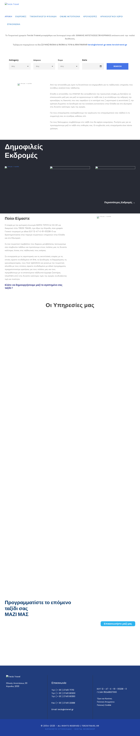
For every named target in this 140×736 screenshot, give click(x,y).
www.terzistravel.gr (116, 44)
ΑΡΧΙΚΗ (8, 16)
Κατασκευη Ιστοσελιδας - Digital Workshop (70, 729)
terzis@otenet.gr (97, 44)
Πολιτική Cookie (104, 705)
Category (14, 60)
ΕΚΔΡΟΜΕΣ (20, 16)
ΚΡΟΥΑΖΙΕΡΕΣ (90, 16)
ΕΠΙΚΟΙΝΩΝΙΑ (13, 24)
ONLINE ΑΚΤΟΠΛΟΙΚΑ (70, 16)
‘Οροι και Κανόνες (104, 698)
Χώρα (60, 60)
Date (84, 60)
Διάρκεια (37, 60)
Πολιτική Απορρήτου (106, 701)
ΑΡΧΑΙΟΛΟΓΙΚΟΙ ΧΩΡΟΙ (111, 16)
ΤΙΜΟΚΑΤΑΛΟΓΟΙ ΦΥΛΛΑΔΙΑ (43, 16)
